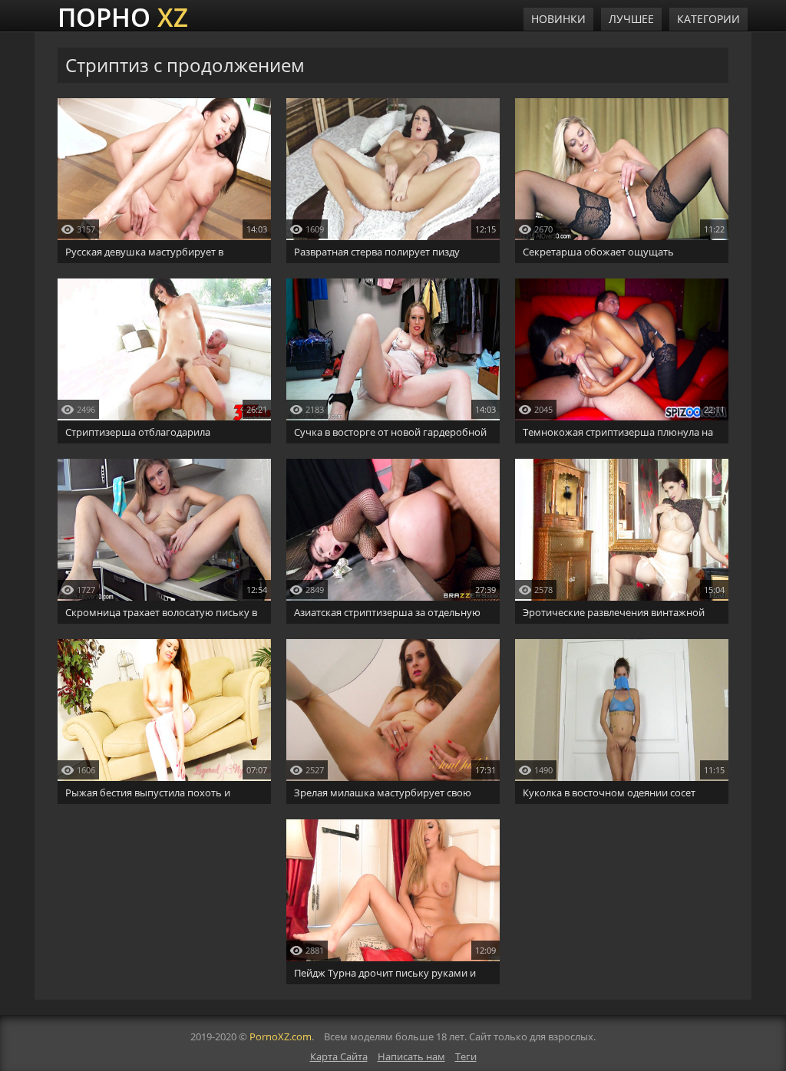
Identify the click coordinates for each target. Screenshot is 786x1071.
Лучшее (631, 19)
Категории (708, 19)
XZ (123, 15)
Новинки (558, 19)
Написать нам (411, 1056)
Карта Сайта (339, 1056)
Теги (466, 1056)
